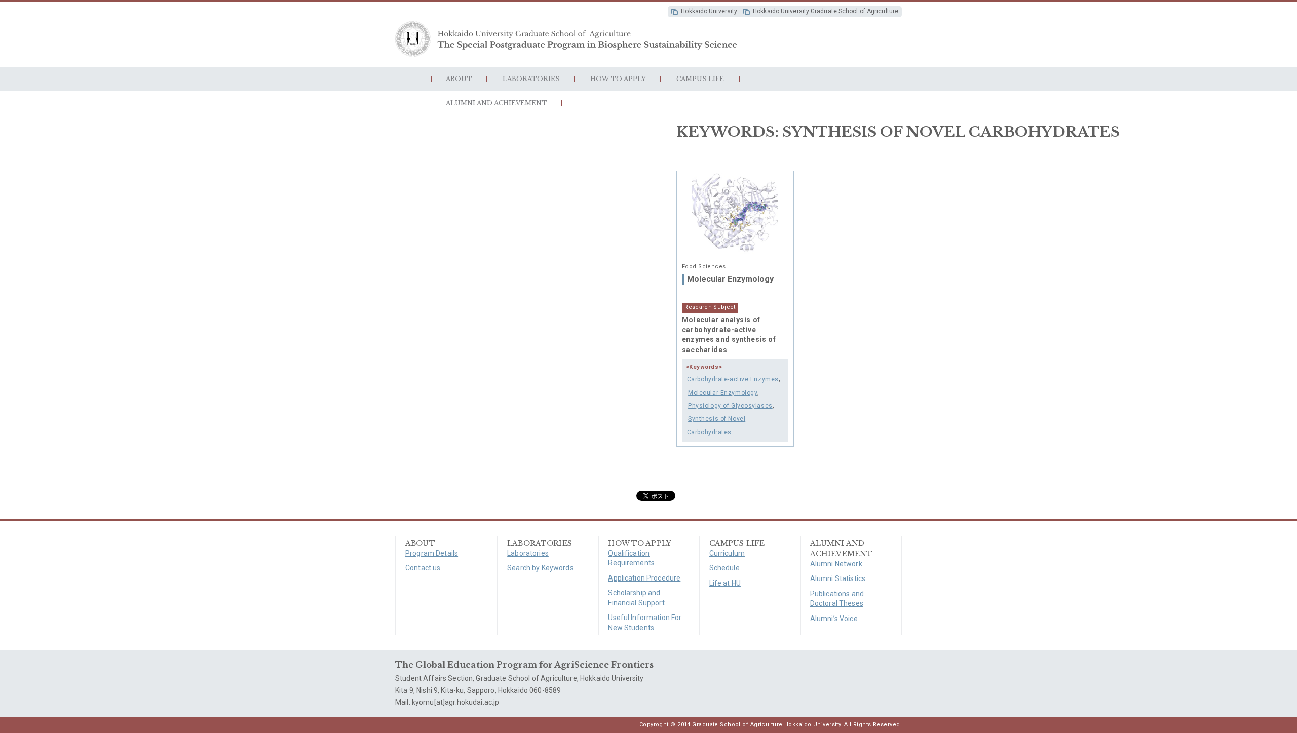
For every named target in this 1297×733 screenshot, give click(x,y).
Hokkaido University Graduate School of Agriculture (825, 11)
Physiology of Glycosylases (730, 405)
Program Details (431, 553)
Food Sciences (704, 266)
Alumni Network (836, 564)
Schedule (724, 568)
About (459, 79)
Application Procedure (644, 578)
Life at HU (725, 583)
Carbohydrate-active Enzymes (733, 379)
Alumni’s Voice (834, 618)
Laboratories (531, 79)
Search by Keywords (540, 568)
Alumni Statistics (837, 578)
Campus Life (700, 79)
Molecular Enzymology (730, 279)
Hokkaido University (709, 11)
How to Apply (618, 79)
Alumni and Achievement (496, 103)
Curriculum (727, 553)
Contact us (422, 568)
